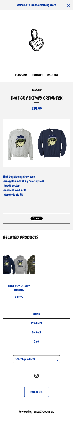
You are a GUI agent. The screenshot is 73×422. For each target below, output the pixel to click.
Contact (37, 75)
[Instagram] (36, 375)
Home (36, 314)
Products (21, 75)
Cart (36, 341)
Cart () (52, 75)
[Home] (36, 40)
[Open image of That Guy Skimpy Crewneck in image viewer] (36, 143)
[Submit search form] (56, 359)
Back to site (37, 391)
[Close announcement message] (69, 5)
